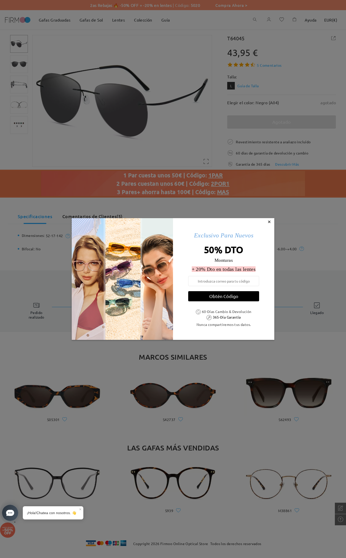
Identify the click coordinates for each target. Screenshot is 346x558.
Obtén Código (223, 296)
